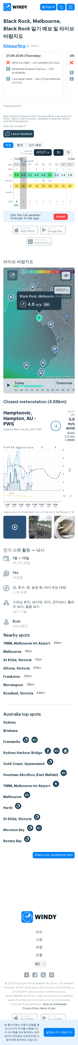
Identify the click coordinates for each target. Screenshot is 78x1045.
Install (60, 216)
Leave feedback (21, 133)
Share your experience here (54, 855)
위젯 (39, 947)
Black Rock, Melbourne (37, 296)
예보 (8, 145)
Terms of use (47, 1008)
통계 (20, 145)
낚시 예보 (35, 145)
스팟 (39, 939)
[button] (63, 426)
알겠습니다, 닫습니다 (59, 1032)
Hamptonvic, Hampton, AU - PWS (19, 418)
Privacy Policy (31, 1008)
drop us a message (54, 1004)
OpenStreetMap (53, 376)
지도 (39, 932)
